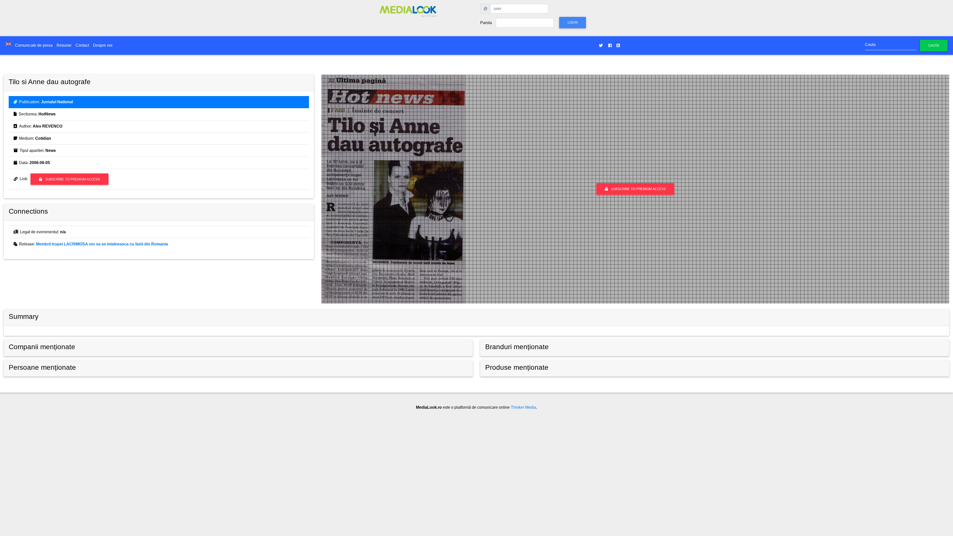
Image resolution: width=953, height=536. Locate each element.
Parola (486, 23)
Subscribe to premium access (72, 179)
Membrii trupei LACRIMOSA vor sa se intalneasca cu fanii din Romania (102, 244)
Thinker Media (523, 407)
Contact (82, 45)
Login (573, 22)
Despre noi (102, 45)
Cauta (933, 45)
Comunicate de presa (34, 45)
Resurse (64, 45)
